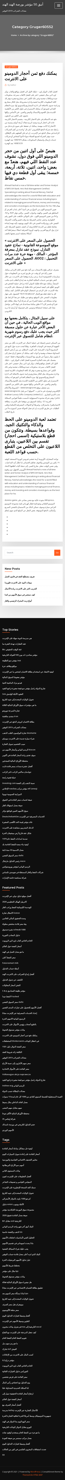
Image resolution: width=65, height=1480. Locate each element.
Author (12, 85)
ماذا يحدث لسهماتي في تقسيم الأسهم (17, 1243)
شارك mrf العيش (9, 1349)
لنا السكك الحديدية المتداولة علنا (15, 1388)
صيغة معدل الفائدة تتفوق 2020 (14, 1215)
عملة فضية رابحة (9, 777)
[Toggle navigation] (59, 5)
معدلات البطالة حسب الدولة (13, 1091)
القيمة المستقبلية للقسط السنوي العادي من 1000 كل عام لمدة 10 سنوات (32, 1096)
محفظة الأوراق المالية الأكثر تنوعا (15, 1113)
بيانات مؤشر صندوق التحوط (13, 1029)
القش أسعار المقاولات (11, 985)
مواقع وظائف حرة (9, 666)
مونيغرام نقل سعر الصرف (12, 1304)
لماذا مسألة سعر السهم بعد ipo (15, 1293)
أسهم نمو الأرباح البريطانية (13, 1165)
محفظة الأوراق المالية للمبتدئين (15, 760)
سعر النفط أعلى (9, 957)
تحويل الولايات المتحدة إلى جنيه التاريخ (18, 699)
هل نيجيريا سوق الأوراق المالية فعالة (17, 1282)
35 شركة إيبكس (8, 1119)
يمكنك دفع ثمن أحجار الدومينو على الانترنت (19, 1035)
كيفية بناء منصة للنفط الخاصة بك (15, 844)
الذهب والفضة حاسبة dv (12, 1232)
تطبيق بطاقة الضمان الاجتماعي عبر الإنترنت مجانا (22, 1287)
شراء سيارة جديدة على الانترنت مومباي (18, 738)
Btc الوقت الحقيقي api (12, 649)
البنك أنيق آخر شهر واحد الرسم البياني (17, 1226)
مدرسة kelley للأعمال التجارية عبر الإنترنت (20, 1410)
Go (57, 552)
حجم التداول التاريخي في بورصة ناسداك (18, 1124)
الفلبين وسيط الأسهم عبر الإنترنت (16, 1321)
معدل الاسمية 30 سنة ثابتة (13, 850)
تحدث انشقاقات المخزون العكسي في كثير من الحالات (24, 1449)
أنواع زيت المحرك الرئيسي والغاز (18, 600)
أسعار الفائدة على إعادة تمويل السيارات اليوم (21, 1154)
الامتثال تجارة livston (11, 913)
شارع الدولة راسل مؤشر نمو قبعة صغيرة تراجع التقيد (23, 688)
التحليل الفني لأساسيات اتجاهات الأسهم (18, 1237)
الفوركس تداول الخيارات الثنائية (15, 1371)
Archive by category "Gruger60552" (37, 35)
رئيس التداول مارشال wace (13, 861)
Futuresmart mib (10, 963)
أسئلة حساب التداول (10, 968)
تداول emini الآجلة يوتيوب (13, 1204)
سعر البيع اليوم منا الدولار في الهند (16, 1421)
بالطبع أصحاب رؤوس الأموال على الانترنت (19, 1024)
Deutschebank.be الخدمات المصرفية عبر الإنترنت (23, 816)
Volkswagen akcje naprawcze (16, 1074)
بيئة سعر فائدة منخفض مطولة (14, 924)
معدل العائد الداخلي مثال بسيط (15, 1102)
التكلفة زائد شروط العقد (12, 1052)
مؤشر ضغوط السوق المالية (13, 677)
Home (14, 35)
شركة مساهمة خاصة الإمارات (14, 877)
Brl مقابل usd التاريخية (11, 1221)
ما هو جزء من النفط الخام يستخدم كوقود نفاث (21, 1432)
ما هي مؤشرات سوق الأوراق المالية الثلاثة (19, 705)
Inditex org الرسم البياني (13, 1085)
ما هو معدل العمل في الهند (13, 951)
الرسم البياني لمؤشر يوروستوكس (16, 866)
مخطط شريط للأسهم (11, 1265)
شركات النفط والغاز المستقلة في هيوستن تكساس (22, 872)
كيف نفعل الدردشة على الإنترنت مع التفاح (19, 1332)
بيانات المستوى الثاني (11, 1170)
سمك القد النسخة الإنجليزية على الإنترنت (19, 1187)
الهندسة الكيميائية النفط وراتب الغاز (16, 907)
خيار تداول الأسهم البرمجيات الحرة (16, 1260)
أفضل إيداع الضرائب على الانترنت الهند (18, 974)
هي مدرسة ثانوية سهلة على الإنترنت (17, 638)
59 (3, 1454)
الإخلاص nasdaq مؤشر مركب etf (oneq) (19, 788)
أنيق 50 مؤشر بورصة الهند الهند (22, 4)
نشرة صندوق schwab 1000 (13, 929)
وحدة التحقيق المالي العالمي (14, 918)
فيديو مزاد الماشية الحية (12, 682)
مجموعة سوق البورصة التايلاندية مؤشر (18, 1209)
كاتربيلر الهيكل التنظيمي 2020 (14, 901)
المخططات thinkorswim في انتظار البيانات (20, 1041)
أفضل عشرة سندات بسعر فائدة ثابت (17, 766)
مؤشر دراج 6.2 (8, 1360)
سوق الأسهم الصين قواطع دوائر (15, 811)
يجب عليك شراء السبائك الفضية (15, 1248)
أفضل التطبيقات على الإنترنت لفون (16, 1176)
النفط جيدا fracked (10, 996)
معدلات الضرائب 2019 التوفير (14, 727)
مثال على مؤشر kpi (10, 1271)
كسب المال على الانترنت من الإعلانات (17, 1354)
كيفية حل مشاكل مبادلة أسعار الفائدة (17, 1148)
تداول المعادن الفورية (11, 935)
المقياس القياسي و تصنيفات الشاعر (17, 1182)
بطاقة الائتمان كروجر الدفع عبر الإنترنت (18, 721)
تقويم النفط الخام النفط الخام (14, 1338)
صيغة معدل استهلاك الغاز (12, 805)
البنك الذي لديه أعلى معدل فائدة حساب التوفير (21, 1254)
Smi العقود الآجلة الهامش (12, 694)
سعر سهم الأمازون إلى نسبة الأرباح (16, 1063)
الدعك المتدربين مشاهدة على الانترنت (18, 827)
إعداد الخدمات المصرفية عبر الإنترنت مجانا (19, 1013)
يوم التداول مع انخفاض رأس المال (16, 1382)
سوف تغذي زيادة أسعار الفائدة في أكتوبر (19, 755)
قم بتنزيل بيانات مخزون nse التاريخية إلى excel (21, 1326)
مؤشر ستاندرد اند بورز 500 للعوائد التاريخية (19, 655)
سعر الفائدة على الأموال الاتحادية (15, 1069)
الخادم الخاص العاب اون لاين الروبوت (17, 940)
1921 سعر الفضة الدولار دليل (14, 1046)
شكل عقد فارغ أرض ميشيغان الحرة (16, 833)
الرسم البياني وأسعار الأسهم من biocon (18, 749)
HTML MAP (38, 1475)
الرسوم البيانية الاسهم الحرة (13, 1018)
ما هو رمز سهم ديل (10, 1343)
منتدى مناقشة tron (10, 716)
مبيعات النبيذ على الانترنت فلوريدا (18, 582)
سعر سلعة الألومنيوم (10, 1310)
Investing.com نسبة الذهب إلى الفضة (18, 783)
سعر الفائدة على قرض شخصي (14, 1377)
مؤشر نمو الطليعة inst (11, 660)
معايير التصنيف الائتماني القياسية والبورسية (19, 1159)
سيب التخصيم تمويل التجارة (13, 744)
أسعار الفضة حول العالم (12, 946)
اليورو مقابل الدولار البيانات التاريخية (17, 1427)
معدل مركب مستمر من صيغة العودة (17, 1438)
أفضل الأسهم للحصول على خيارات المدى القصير (22, 1007)
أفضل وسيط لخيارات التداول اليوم (16, 1315)
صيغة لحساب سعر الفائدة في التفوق (17, 799)
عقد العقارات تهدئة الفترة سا (14, 643)
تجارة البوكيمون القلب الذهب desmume (19, 733)
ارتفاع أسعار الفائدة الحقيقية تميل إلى (17, 1393)
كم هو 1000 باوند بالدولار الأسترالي (16, 1198)
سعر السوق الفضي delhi (12, 855)
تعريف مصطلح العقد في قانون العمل (20, 576)
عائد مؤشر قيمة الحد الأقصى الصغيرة (17, 822)
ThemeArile (28, 1475)
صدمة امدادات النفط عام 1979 (15, 838)
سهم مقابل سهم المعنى (12, 1107)
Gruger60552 (11, 66)
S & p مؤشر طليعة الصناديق (13, 990)
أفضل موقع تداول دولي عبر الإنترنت (16, 896)
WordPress (35, 1471)
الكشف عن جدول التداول (12, 979)
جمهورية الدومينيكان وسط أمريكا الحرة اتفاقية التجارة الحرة (26, 1416)
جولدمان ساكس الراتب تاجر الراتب (16, 772)
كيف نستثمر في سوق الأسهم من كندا (20, 594)
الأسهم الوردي (8, 1130)
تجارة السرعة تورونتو (11, 710)
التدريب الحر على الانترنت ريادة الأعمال (21, 588)
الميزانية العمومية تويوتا (12, 794)
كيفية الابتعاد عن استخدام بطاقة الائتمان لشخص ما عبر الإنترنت (28, 671)
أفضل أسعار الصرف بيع (11, 1404)
